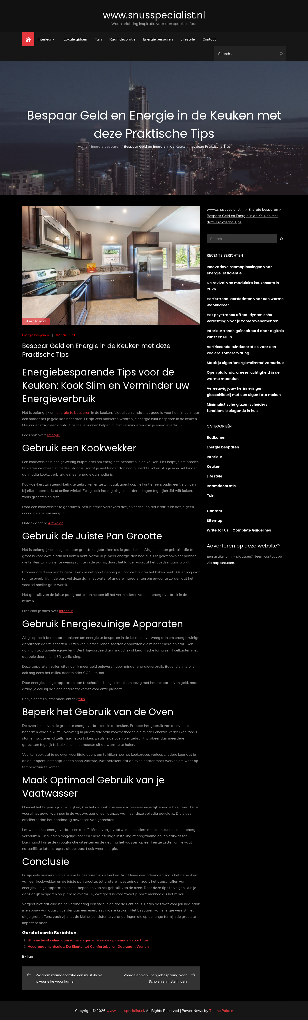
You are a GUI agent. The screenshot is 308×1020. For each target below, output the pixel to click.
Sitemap (214, 520)
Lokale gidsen (75, 39)
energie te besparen (73, 412)
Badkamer (216, 437)
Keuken (213, 466)
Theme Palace (221, 1010)
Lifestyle (187, 39)
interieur (66, 610)
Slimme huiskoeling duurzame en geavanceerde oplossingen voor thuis (88, 940)
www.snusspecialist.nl (154, 15)
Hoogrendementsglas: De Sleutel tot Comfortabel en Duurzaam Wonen (88, 946)
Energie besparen (158, 39)
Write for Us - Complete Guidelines (239, 530)
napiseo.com (223, 562)
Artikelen (55, 523)
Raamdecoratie (122, 39)
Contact (209, 39)
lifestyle (53, 435)
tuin (81, 699)
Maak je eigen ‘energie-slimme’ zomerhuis (245, 362)
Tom (30, 956)
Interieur (45, 39)
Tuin (98, 39)
